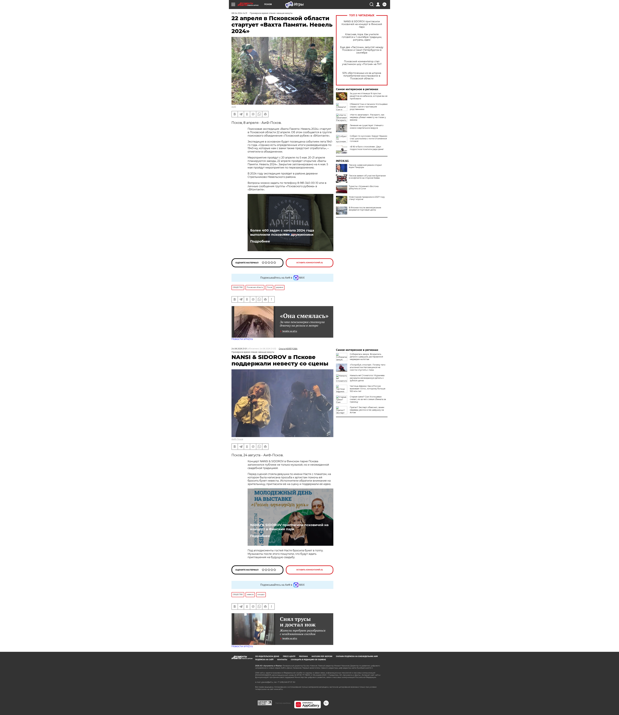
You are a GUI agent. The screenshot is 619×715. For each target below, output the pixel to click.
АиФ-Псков (237, 439)
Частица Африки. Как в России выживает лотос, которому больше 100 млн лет (367, 388)
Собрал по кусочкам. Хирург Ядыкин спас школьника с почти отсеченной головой (368, 138)
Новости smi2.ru (242, 338)
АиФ (233, 106)
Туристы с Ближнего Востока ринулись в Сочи (363, 187)
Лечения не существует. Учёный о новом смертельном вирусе (366, 126)
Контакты (282, 660)
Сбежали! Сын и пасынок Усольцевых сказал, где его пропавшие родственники (369, 106)
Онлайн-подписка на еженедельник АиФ (357, 656)
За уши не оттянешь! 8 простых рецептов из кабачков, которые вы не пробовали (368, 96)
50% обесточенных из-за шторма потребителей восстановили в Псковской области (361, 76)
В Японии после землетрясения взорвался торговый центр (365, 209)
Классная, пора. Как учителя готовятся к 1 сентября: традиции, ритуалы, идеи (362, 37)
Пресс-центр (289, 656)
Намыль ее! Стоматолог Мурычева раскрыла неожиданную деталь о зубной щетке (367, 378)
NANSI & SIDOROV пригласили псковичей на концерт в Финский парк (361, 24)
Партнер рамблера (283, 703)
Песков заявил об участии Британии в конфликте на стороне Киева (367, 177)
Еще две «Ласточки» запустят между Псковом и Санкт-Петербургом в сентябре (361, 50)
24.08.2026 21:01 (239, 348)
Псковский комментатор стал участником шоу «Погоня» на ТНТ (362, 63)
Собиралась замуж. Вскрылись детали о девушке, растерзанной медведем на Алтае (366, 356)
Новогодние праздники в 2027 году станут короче (367, 198)
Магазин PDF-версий (322, 656)
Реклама (303, 656)
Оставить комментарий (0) (309, 263)
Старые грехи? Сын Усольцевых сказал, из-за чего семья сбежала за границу (368, 399)
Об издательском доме (267, 656)
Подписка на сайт (264, 660)
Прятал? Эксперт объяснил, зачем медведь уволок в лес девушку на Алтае (367, 410)
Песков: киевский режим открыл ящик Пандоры (365, 166)
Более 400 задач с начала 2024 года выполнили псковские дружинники (282, 232)
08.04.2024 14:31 (239, 13)
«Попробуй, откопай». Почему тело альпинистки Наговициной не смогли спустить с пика (367, 367)
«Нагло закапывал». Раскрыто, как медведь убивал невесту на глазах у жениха (368, 117)
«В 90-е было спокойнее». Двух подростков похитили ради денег (367, 147)
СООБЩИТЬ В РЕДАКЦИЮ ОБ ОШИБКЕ (308, 660)
